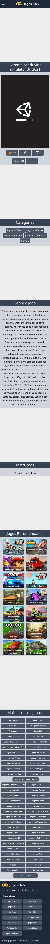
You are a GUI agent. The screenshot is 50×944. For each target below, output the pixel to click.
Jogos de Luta (13, 790)
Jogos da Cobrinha (38, 737)
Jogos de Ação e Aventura (37, 742)
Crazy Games (13, 726)
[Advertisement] (25, 34)
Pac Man (37, 865)
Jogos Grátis (25, 876)
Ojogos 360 (12, 917)
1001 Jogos (13, 720)
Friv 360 (32, 912)
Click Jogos (38, 720)
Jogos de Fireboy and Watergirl (25, 779)
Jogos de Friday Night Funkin (13, 785)
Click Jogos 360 (33, 917)
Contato (15, 890)
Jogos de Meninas (13, 795)
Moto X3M (38, 860)
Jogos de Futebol (38, 785)
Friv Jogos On (12, 928)
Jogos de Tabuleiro (13, 822)
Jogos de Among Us (38, 747)
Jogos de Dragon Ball (37, 769)
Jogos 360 (38, 731)
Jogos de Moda (38, 801)
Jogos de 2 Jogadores (13, 742)
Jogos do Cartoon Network (13, 843)
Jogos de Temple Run (38, 822)
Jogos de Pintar (37, 806)
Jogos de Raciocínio (13, 817)
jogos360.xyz (32, 928)
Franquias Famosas (38, 726)
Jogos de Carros (15, 230)
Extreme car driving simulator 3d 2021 (25, 67)
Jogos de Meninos (37, 795)
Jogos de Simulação (35, 235)
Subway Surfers (13, 870)
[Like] (25, 153)
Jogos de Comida (38, 758)
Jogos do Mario (38, 843)
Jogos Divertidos (38, 833)
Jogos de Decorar (13, 769)
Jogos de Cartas (35, 230)
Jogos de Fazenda (37, 774)
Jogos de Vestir (13, 833)
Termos (35, 890)
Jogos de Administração (13, 747)
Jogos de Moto (13, 806)
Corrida (25, 240)
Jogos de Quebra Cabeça (38, 811)
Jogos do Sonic (13, 849)
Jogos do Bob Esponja (38, 838)
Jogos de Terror (13, 827)
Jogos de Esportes (13, 774)
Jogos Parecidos (12, 933)
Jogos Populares (13, 860)
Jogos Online (38, 870)
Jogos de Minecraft (13, 801)
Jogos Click (12, 901)
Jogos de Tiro (38, 827)
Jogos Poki (37, 854)
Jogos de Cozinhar (38, 763)
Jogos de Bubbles (13, 753)
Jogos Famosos (37, 849)
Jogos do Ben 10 (13, 838)
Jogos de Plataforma (13, 811)
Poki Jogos (12, 923)
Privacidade (25, 890)
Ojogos (13, 865)
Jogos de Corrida (13, 235)
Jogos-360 (33, 906)
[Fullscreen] (32, 161)
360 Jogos (32, 901)
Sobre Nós (6, 890)
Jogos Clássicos (13, 737)
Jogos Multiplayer (13, 854)
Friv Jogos (13, 731)
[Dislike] (38, 153)
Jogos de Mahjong (37, 790)
